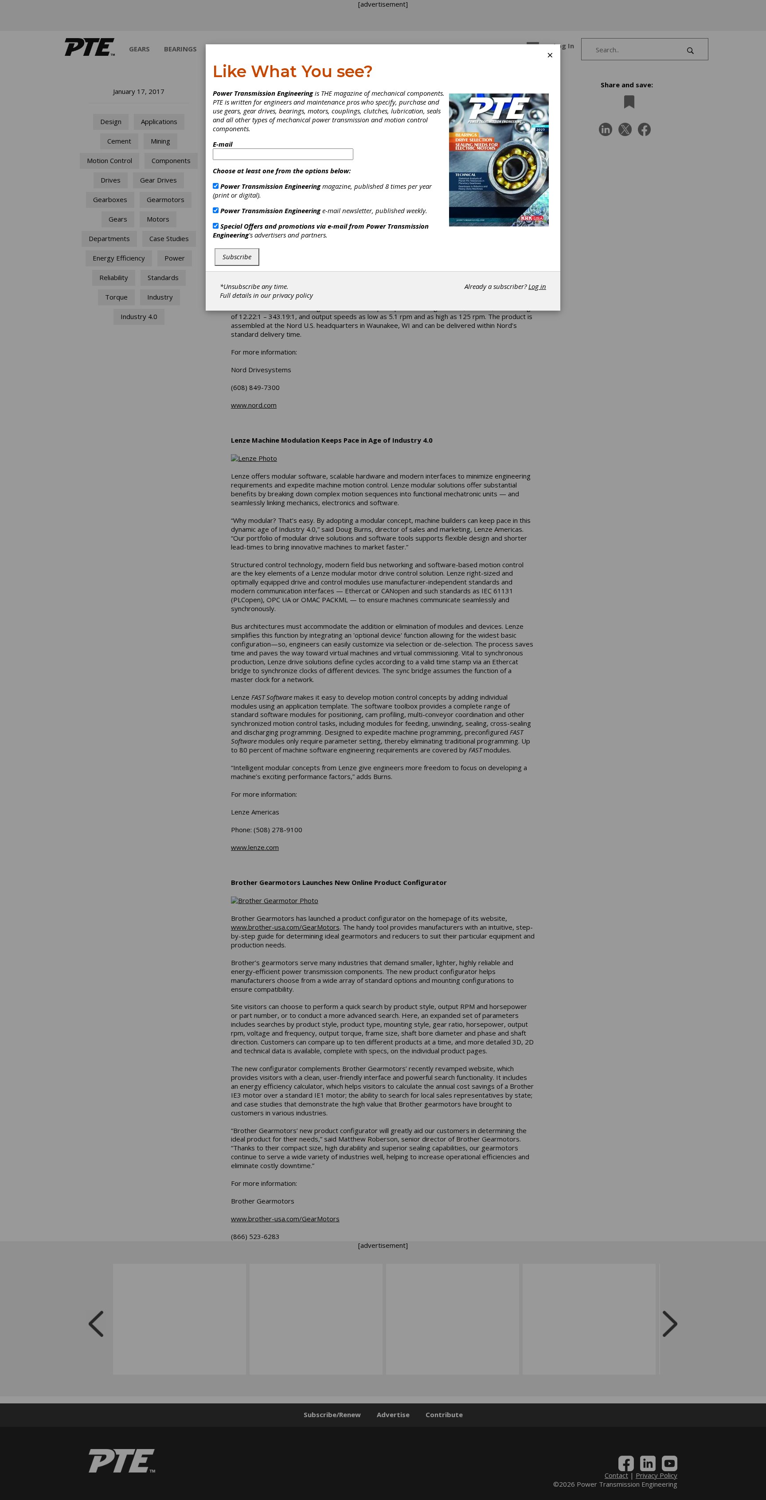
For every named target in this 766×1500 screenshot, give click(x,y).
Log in (537, 286)
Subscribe (237, 256)
